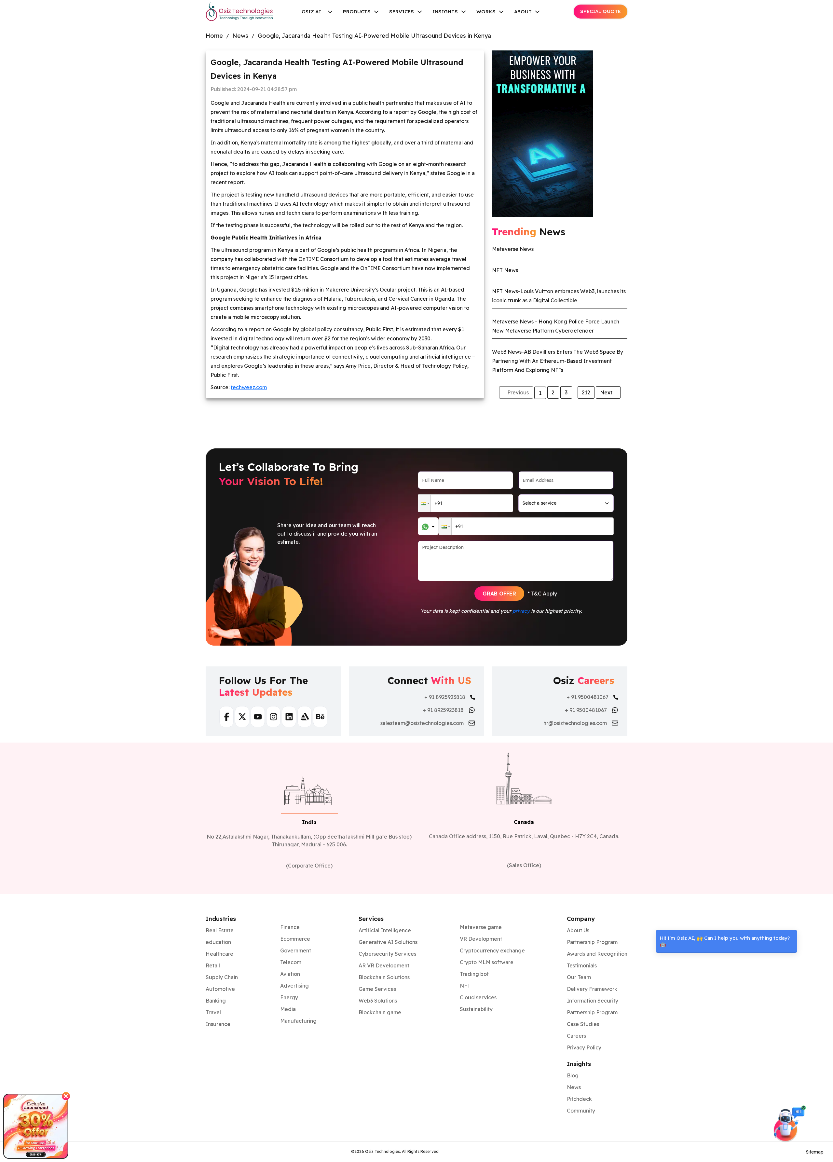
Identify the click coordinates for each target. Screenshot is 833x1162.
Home (214, 35)
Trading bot (474, 974)
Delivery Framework (592, 989)
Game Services (377, 989)
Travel (213, 1012)
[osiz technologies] (239, 11)
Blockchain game (380, 1012)
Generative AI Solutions (388, 942)
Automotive (220, 989)
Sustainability (476, 1009)
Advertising (294, 985)
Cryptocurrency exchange (492, 950)
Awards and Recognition (597, 953)
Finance (290, 927)
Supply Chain (222, 977)
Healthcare (219, 953)
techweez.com (249, 387)
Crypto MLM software (486, 962)
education (218, 942)
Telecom (290, 962)
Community (581, 1110)
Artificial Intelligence (385, 930)
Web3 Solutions (378, 1000)
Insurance (218, 1024)
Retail (213, 965)
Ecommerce (295, 939)
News (240, 35)
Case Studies (583, 1024)
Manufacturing (298, 1021)
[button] (424, 503)
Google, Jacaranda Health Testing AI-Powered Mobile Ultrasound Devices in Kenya (374, 35)
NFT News (505, 270)
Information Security (592, 1000)
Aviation (290, 974)
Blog (573, 1075)
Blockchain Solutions (384, 977)
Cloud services (478, 997)
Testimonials (582, 965)
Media (288, 1009)
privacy (521, 611)
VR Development (481, 939)
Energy (289, 997)
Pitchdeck (579, 1099)
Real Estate (220, 930)
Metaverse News (513, 249)
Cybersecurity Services (387, 953)
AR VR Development (384, 965)
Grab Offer (499, 593)
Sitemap (815, 1152)
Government (295, 950)
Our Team (579, 977)
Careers (576, 1035)
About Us (578, 930)
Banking (216, 1000)
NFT (465, 985)
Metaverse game (481, 927)
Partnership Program (592, 942)
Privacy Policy (584, 1047)
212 (586, 392)
